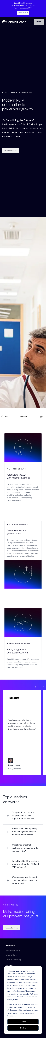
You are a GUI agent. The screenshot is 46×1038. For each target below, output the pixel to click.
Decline (23, 1028)
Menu (38, 21)
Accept (23, 1022)
